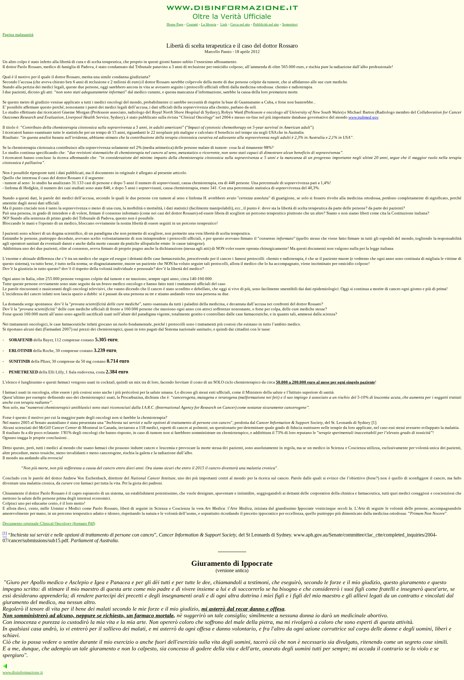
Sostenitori (290, 24)
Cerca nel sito (240, 24)
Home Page (175, 24)
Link (223, 24)
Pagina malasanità (18, 34)
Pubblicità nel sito (266, 24)
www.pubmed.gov (363, 117)
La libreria (208, 24)
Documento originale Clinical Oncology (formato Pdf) (49, 523)
